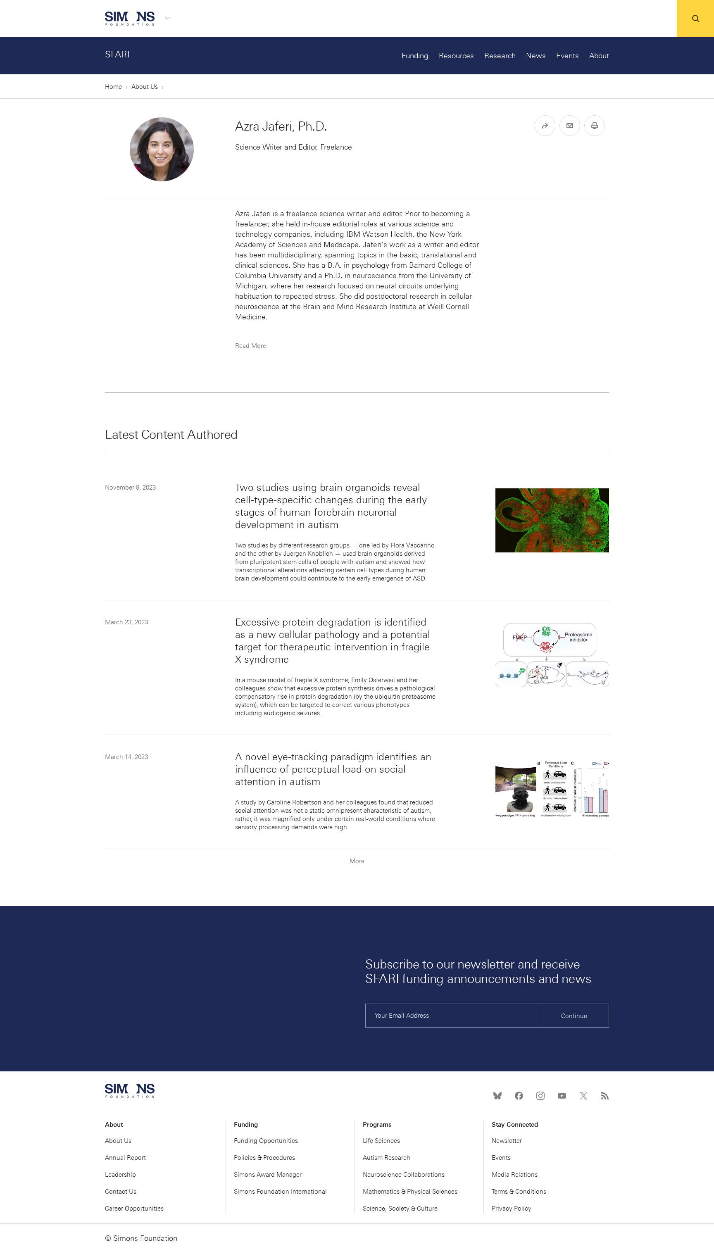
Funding (415, 55)
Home (113, 86)
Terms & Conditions (519, 1191)
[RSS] (605, 1096)
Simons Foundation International (280, 1191)
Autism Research (386, 1157)
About (599, 55)
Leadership (120, 1174)
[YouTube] (562, 1096)
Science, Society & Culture (400, 1208)
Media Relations (515, 1174)
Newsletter (507, 1141)
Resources (456, 55)
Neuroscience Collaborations (404, 1174)
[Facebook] (519, 1096)
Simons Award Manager (268, 1174)
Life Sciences (381, 1141)
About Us (144, 86)
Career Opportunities (134, 1208)
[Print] (594, 125)
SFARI (117, 54)
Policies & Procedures (264, 1157)
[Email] (569, 125)
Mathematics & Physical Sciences (410, 1191)
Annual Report (125, 1157)
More (357, 861)
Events (567, 55)
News (536, 55)
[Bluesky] (497, 1096)
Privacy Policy (511, 1208)
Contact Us (120, 1191)
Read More (250, 346)
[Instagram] (540, 1096)
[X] (583, 1096)
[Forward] (545, 125)
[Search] (695, 18)
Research (500, 55)
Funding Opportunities (266, 1141)
